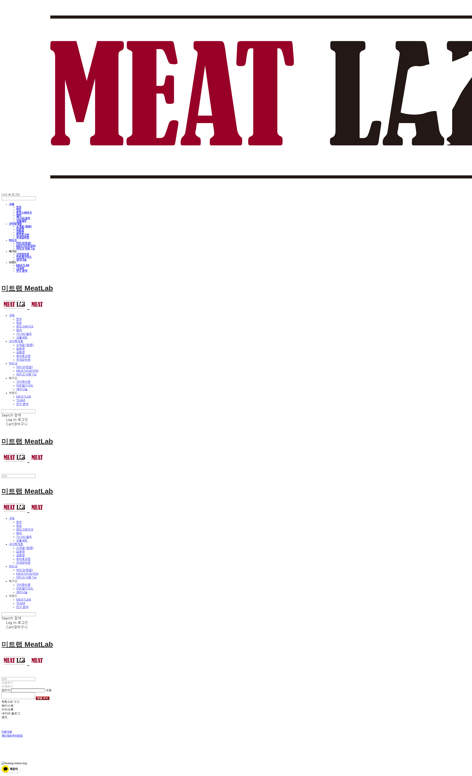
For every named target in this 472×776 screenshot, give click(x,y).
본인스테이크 (24, 212)
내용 (48, 690)
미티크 (13, 240)
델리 (18, 215)
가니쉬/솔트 (23, 218)
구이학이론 (22, 254)
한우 (18, 207)
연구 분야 (21, 270)
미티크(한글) (23, 243)
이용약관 (6, 732)
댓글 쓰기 (42, 698)
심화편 (20, 232)
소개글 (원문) (24, 226)
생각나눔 (21, 259)
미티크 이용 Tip (25, 248)
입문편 (20, 229)
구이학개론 (15, 223)
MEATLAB (22, 265)
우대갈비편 (22, 237)
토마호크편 (22, 234)
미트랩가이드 (24, 257)
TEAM (20, 268)
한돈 (18, 210)
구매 (11, 204)
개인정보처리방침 (12, 735)
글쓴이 (5, 690)
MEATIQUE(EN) (26, 246)
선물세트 (21, 221)
